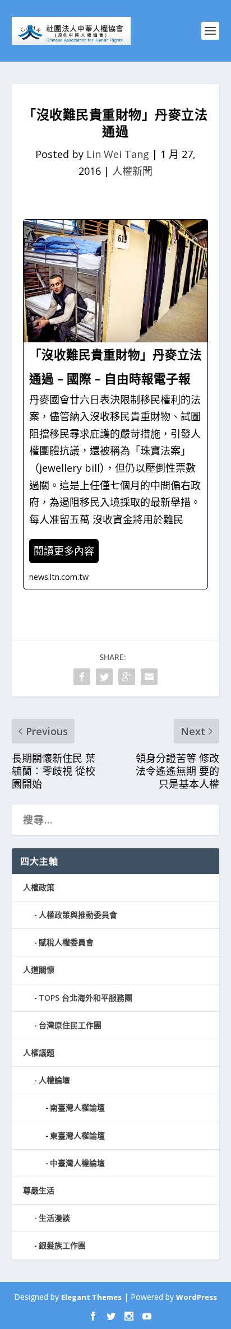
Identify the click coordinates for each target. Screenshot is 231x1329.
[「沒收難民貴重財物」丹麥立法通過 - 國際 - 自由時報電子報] (116, 404)
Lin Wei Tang (117, 154)
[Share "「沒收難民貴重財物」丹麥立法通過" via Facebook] (82, 677)
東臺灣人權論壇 (77, 1135)
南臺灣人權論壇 (77, 1107)
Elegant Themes (91, 1297)
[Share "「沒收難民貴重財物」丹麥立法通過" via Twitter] (104, 677)
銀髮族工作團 (62, 1245)
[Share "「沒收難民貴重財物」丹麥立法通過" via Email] (149, 677)
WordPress (196, 1297)
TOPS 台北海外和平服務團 (85, 997)
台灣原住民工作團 (70, 1025)
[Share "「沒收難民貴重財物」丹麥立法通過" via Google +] (127, 677)
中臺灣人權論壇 (77, 1163)
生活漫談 (54, 1217)
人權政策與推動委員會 (78, 914)
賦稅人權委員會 (66, 942)
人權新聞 (132, 171)
